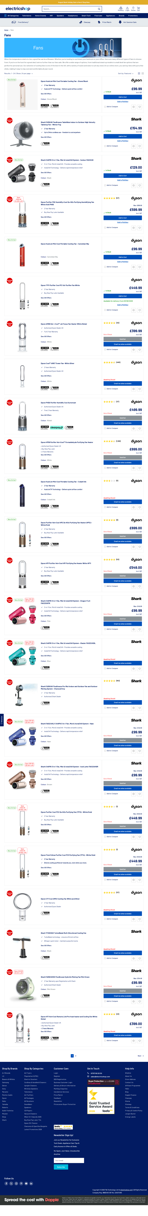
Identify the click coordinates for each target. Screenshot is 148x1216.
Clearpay (87, 22)
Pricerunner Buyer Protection (65, 1104)
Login (56, 1073)
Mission (5, 1114)
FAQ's (127, 1089)
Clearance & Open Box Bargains (35, 1126)
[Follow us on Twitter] (11, 1184)
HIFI (51, 16)
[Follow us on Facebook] (6, 1184)
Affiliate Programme (132, 1086)
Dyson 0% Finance (30, 1123)
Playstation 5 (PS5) (31, 1076)
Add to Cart (123, 97)
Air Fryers (27, 1073)
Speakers (60, 16)
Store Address (130, 1079)
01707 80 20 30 (96, 1073)
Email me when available (122, 344)
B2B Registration (60, 1079)
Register (57, 1076)
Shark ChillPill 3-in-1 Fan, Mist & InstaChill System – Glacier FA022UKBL (68, 643)
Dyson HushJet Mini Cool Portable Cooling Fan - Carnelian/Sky (65, 244)
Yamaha (5, 1104)
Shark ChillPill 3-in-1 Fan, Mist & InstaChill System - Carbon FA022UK (67, 160)
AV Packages (29, 1098)
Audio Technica (7, 1111)
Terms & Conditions (132, 1107)
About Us (128, 1076)
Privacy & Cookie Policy (133, 1111)
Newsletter (58, 1101)
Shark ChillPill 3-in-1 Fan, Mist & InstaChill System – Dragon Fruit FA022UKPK (65, 602)
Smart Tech (86, 16)
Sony (4, 1089)
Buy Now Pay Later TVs (32, 1120)
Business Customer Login (63, 1082)
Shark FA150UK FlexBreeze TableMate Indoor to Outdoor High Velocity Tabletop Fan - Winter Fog (68, 123)
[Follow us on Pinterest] (21, 1184)
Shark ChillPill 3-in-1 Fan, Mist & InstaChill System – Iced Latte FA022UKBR (69, 767)
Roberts (5, 1107)
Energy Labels (130, 1117)
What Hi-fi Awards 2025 (32, 1117)
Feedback (57, 1098)
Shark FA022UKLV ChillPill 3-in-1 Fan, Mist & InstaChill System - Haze (67, 724)
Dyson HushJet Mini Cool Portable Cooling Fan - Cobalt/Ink (63, 482)
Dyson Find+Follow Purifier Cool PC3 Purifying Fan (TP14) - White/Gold (68, 855)
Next (139, 1056)
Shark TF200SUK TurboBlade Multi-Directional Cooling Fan (63, 933)
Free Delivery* (23, 22)
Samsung (5, 1082)
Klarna (127, 1101)
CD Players (28, 1111)
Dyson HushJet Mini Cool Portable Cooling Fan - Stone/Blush (64, 81)
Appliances (110, 16)
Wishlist (128, 1073)
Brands (121, 16)
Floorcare (98, 16)
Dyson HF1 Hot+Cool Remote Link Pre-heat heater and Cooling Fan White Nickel (69, 1017)
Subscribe (61, 1167)
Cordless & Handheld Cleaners (35, 1082)
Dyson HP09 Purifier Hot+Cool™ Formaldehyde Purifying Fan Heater (67, 442)
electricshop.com (127, 1190)
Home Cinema (40, 16)
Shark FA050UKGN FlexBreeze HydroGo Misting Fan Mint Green (65, 977)
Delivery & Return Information (65, 1086)
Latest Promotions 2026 (33, 1129)
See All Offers (46, 94)
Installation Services (61, 1092)
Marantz (5, 1092)
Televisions (26, 16)
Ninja (4, 1117)
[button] (139, 107)
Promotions (132, 16)
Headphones (73, 16)
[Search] (99, 9)
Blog (126, 1092)
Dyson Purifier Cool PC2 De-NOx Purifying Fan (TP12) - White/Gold (66, 812)
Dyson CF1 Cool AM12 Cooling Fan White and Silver (60, 899)
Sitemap (128, 1104)
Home (6, 30)
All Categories (13, 16)
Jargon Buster (130, 1114)
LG (3, 1076)
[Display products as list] (139, 73)
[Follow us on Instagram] (16, 1184)
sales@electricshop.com (100, 1076)
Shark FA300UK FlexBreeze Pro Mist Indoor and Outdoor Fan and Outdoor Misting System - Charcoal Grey (69, 687)
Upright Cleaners (30, 1086)
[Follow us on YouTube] (26, 1184)
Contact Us (129, 1082)
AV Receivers (29, 1101)
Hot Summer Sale (129, 22)
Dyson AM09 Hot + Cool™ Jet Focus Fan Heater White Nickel (64, 324)
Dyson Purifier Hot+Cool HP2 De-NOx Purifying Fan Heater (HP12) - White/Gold (66, 523)
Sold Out (123, 339)
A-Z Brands (6, 1073)
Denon (4, 1086)
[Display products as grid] (143, 73)
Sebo (4, 1101)
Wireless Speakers (31, 1089)
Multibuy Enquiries (60, 1089)
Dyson (4, 1098)
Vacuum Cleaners (30, 1114)
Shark (4, 1120)
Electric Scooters (30, 1079)
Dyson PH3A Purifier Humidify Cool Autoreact (58, 403)
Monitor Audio (7, 1095)
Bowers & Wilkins (8, 1079)
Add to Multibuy (122, 101)
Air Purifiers (28, 1095)
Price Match (106, 22)
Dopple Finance (130, 1095)
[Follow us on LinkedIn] (31, 1184)
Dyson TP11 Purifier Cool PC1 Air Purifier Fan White (60, 285)
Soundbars (28, 1104)
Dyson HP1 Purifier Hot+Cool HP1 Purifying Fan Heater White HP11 (66, 563)
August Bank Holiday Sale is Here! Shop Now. (74, 2)
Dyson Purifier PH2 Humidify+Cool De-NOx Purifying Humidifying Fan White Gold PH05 (67, 203)
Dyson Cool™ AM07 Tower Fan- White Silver (57, 363)
